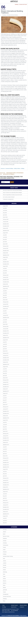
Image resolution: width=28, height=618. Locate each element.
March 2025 (5, 243)
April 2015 (5, 453)
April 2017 (5, 402)
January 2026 (5, 221)
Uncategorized (5, 594)
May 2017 (5, 400)
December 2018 (6, 357)
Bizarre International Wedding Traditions (12, 12)
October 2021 (5, 308)
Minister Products (14, 605)
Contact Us (22, 607)
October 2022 (5, 284)
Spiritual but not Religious (11, 173)
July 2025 (5, 235)
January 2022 (5, 304)
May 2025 (5, 239)
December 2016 (6, 411)
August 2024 (5, 257)
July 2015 (5, 446)
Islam (4, 558)
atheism (4, 531)
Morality (4, 565)
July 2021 (5, 310)
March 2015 (5, 455)
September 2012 (6, 513)
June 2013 (5, 493)
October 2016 (5, 415)
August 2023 (5, 266)
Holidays (4, 554)
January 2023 (5, 277)
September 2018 (6, 364)
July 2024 (5, 259)
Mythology (5, 571)
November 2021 (6, 306)
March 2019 (5, 351)
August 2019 (5, 339)
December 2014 (6, 462)
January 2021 (5, 315)
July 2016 (5, 422)
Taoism (4, 592)
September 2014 (6, 467)
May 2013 (5, 496)
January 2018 (5, 382)
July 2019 (5, 342)
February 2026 (5, 219)
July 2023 (5, 268)
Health (4, 549)
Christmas (5, 542)
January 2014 (5, 480)
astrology (4, 529)
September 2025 (6, 230)
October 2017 (5, 388)
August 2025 (5, 232)
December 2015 (6, 438)
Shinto (4, 585)
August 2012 (5, 516)
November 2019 (6, 333)
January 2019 (5, 355)
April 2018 (5, 375)
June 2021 (5, 313)
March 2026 (5, 217)
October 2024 (5, 252)
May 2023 (5, 272)
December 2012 (6, 507)
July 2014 (5, 471)
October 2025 (5, 228)
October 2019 (5, 335)
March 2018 (5, 377)
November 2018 (6, 359)
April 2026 (5, 214)
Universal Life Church (23, 4)
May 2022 (5, 295)
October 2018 (5, 362)
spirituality (5, 589)
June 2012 (5, 520)
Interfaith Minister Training (8, 556)
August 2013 (5, 491)
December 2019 (6, 330)
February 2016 (5, 433)
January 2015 (5, 460)
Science (4, 578)
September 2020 (6, 317)
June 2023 (5, 270)
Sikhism (4, 587)
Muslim (4, 569)
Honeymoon (3, 168)
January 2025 (5, 248)
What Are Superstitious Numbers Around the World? (12, 194)
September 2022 (6, 286)
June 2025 (5, 237)
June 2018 (5, 371)
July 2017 (5, 395)
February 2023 (5, 275)
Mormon (4, 567)
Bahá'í (4, 534)
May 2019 (5, 346)
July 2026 (5, 208)
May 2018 (5, 373)
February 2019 (5, 353)
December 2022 (6, 279)
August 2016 (5, 420)
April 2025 (5, 241)
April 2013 (5, 498)
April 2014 (5, 475)
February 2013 (5, 502)
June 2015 (5, 449)
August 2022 (5, 288)
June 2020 (5, 319)
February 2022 (5, 301)
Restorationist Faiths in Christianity (11, 172)
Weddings (16, 4)
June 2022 (5, 293)
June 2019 (5, 344)
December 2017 (6, 384)
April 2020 (5, 322)
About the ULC (13, 607)
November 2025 (6, 226)
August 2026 (5, 206)
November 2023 (6, 264)
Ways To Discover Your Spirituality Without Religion (12, 192)
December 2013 (6, 482)
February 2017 (5, 406)
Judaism (4, 563)
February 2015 (5, 458)
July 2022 (5, 290)
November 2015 (6, 440)
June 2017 (5, 397)
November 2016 (6, 413)
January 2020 (5, 328)
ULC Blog (4, 607)
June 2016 (5, 424)
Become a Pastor (6, 536)
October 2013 (5, 487)
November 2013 (6, 484)
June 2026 (5, 210)
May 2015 (5, 451)
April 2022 (5, 297)
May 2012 (5, 522)
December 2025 (6, 223)
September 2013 (6, 489)
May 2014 (5, 473)
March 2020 (5, 324)
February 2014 (5, 478)
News (4, 574)
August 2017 (5, 393)
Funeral (4, 547)
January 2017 (5, 409)
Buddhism (5, 538)
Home (3, 605)
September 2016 (6, 417)
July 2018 (5, 368)
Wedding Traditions (17, 168)
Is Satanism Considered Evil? (8, 199)
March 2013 (5, 500)
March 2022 (5, 299)
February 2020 (5, 326)
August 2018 (5, 366)
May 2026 (5, 212)
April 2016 (5, 429)
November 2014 (6, 464)
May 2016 (5, 426)
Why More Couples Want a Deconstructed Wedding (12, 190)
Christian (4, 540)
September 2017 (6, 391)
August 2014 (5, 469)
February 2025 (5, 246)
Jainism (4, 560)
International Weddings (9, 168)
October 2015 (5, 442)
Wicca (4, 600)
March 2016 (5, 431)
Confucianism (5, 545)
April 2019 (5, 348)
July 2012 (5, 518)
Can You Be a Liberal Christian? (9, 197)
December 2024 (6, 250)
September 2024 (6, 255)
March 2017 (5, 404)
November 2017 (6, 386)
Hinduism (5, 551)
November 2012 (6, 509)
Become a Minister (23, 605)
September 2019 (6, 337)
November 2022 (6, 281)
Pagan (4, 576)
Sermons (4, 583)
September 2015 (6, 444)
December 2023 (6, 261)
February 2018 (5, 380)
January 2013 (5, 504)
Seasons (4, 580)
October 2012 (5, 511)
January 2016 (5, 435)
